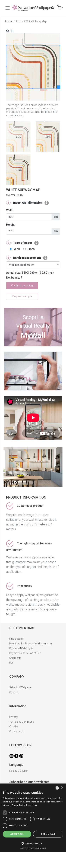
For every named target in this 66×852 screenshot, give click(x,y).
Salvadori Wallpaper (20, 687)
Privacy (13, 717)
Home (8, 21)
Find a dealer (16, 638)
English (24, 770)
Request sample (22, 296)
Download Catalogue (21, 648)
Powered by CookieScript (33, 848)
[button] (33, 843)
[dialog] (33, 818)
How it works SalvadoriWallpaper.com (30, 643)
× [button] (62, 787)
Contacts (14, 692)
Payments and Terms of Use (25, 653)
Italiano (13, 770)
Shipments (15, 657)
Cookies (13, 726)
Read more (31, 805)
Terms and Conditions (21, 721)
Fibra (31, 249)
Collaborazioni (17, 731)
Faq (11, 662)
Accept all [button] (17, 834)
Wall (17, 249)
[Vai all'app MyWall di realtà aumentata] (33, 345)
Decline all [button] (48, 834)
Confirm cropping (22, 285)
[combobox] (57, 788)
